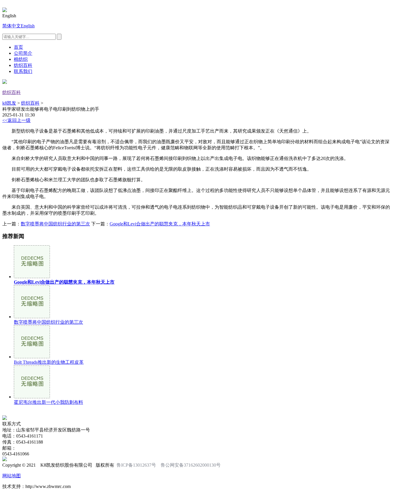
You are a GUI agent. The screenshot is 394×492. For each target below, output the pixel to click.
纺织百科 (23, 65)
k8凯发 (9, 103)
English (28, 25)
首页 (18, 47)
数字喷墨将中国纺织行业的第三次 (55, 223)
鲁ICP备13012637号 (136, 465)
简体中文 (11, 25)
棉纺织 (21, 59)
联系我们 (23, 71)
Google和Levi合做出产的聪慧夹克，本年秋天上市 (160, 223)
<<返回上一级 (16, 120)
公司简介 (23, 53)
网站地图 (11, 475)
